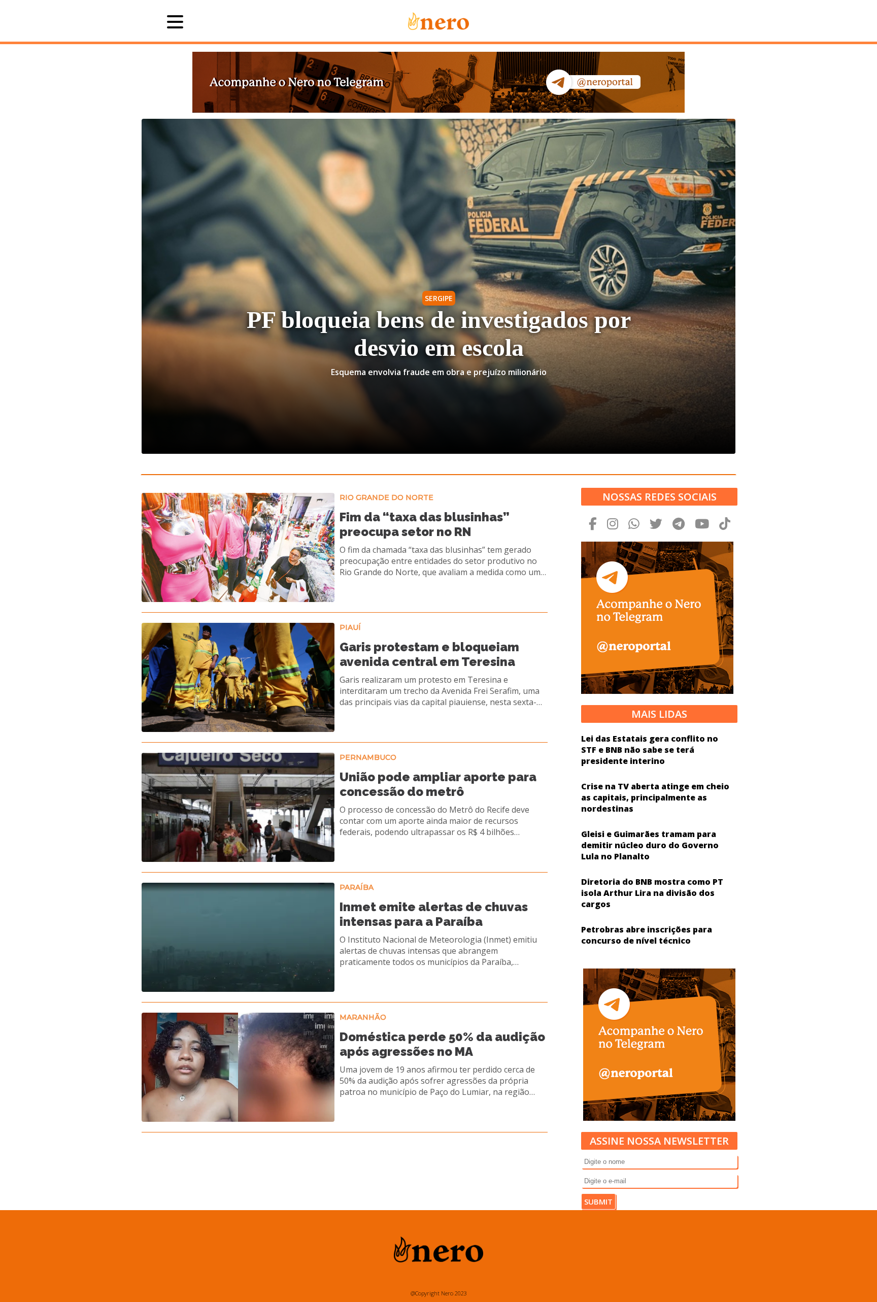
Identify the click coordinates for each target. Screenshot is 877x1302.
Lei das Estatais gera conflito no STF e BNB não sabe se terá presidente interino (649, 749)
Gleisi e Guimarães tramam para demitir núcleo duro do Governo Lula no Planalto (650, 845)
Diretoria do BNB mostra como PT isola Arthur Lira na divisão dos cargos (652, 893)
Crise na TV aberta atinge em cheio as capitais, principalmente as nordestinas (655, 797)
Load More (345, 1159)
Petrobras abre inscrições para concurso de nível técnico (646, 935)
